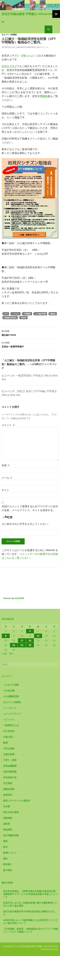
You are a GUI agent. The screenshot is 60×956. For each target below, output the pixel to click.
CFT (6, 314)
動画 (5, 742)
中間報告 (27, 314)
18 (30, 640)
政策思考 (7, 795)
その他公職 (8, 690)
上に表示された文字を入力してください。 (26, 524)
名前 (6, 465)
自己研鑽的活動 (11, 835)
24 (22, 645)
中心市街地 (8, 731)
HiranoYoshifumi (26, 47)
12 (38, 636)
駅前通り (7, 864)
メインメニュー (56, 14)
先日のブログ (9, 66)
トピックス (8, 719)
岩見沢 (23, 318)
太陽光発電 (8, 754)
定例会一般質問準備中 (13, 345)
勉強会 (53, 314)
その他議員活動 (11, 696)
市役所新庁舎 (10, 777)
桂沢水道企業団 (11, 812)
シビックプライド (12, 713)
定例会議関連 (10, 766)
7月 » (11, 653)
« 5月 (4, 653)
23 (13, 645)
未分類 (6, 806)
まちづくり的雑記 (9, 34)
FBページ (27, 55)
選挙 (5, 841)
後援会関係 (8, 789)
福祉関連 (7, 829)
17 (22, 640)
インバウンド (10, 708)
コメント (8, 425)
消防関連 (7, 818)
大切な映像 (8, 748)
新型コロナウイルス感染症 (16, 800)
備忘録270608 (9, 333)
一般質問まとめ (11, 725)
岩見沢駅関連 (10, 771)
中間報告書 (43, 96)
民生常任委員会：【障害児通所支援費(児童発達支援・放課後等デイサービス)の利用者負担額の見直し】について (30, 894)
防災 (5, 847)
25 (30, 645)
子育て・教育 (10, 760)
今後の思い (8, 737)
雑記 (5, 858)
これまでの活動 (11, 684)
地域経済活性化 (10, 318)
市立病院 (7, 783)
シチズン (15, 314)
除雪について (10, 852)
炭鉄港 (6, 823)
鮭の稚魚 (7, 870)
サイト (5, 490)
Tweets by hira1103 (13, 598)
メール (7, 477)
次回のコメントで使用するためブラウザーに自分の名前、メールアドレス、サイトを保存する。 (30, 508)
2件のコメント (42, 47)
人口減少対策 (40, 314)
